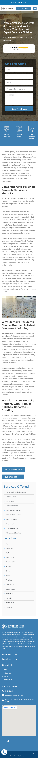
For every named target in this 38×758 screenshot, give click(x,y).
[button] (35, 8)
